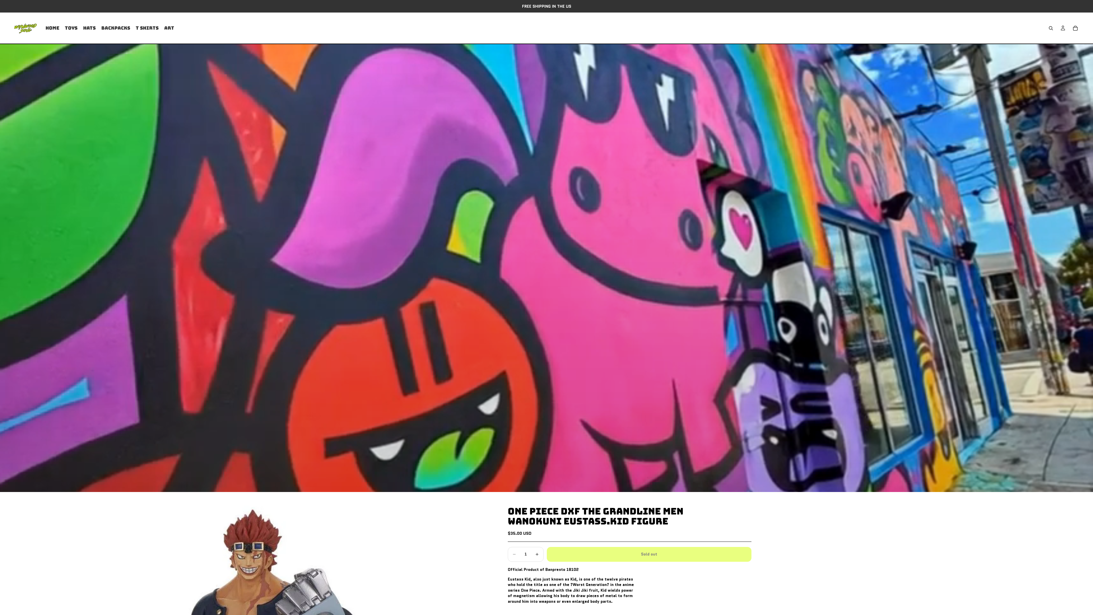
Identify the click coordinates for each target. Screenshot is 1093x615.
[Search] (1051, 28)
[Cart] (1075, 28)
